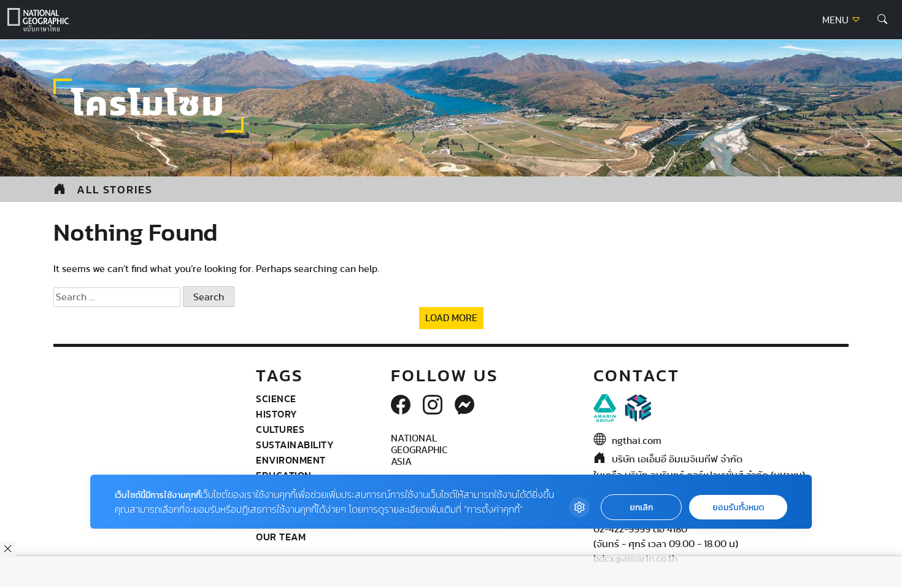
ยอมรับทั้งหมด (738, 507)
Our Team (281, 536)
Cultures (280, 429)
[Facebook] (401, 406)
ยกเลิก (641, 507)
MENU (836, 20)
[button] (882, 20)
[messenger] (464, 406)
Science (276, 398)
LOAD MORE (451, 318)
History (277, 413)
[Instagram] (432, 406)
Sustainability (295, 444)
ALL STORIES (115, 189)
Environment (291, 460)
